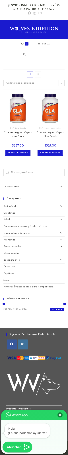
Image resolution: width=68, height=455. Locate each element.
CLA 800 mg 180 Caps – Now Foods (18, 134)
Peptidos (8, 273)
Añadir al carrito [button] (18, 153)
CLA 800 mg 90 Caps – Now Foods (50, 134)
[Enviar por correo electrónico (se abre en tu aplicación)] (39, 13)
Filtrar (57, 310)
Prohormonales (12, 246)
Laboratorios (11, 187)
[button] (60, 414)
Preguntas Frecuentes (18, 408)
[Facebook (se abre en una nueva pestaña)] (29, 13)
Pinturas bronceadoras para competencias (29, 287)
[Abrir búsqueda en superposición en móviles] (35, 54)
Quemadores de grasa (16, 233)
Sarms (7, 280)
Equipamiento (11, 260)
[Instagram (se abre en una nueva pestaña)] (34, 13)
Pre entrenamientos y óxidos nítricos (25, 226)
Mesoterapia (11, 253)
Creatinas (9, 213)
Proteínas (9, 240)
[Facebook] (12, 344)
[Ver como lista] (38, 74)
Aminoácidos (11, 206)
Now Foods (20, 128)
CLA (12, 128)
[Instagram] (23, 344)
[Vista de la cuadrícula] (30, 74)
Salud (58, 128)
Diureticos (9, 266)
